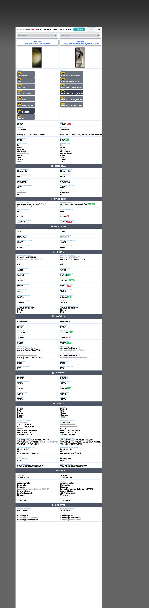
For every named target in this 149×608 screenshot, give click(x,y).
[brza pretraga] (88, 29)
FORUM (68, 29)
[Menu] (99, 29)
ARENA (54, 29)
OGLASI (61, 29)
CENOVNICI (47, 29)
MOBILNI (38, 29)
